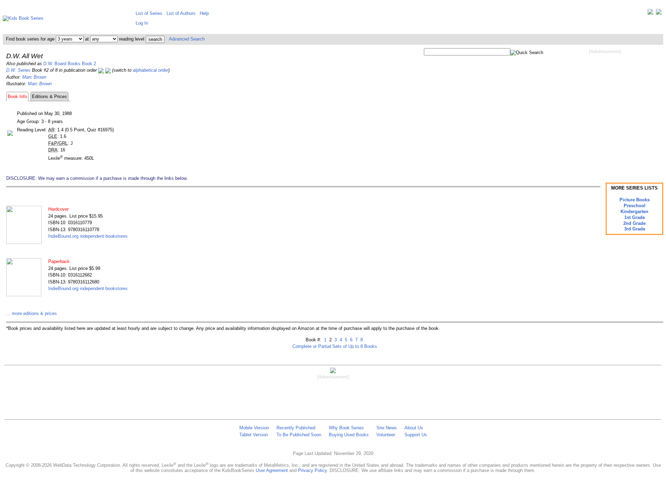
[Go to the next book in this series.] (108, 70)
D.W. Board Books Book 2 (69, 63)
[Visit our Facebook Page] (658, 13)
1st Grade (634, 217)
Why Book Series (346, 427)
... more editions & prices (31, 313)
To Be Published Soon (298, 434)
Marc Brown (34, 77)
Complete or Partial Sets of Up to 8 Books (334, 346)
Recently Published (295, 427)
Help (204, 13)
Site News (386, 427)
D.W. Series (18, 70)
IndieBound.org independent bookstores (88, 236)
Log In (142, 23)
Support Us (415, 434)
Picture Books (635, 199)
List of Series (149, 13)
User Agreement (272, 470)
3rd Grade (634, 228)
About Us (413, 427)
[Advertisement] (605, 110)
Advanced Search (187, 39)
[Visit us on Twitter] (650, 13)
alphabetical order (150, 70)
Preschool (635, 205)
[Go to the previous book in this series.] (101, 70)
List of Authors (181, 13)
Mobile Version (254, 427)
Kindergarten (634, 211)
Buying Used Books (349, 434)
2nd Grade (634, 223)
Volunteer (385, 434)
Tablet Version (253, 434)
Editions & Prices (49, 96)
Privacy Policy (312, 470)
